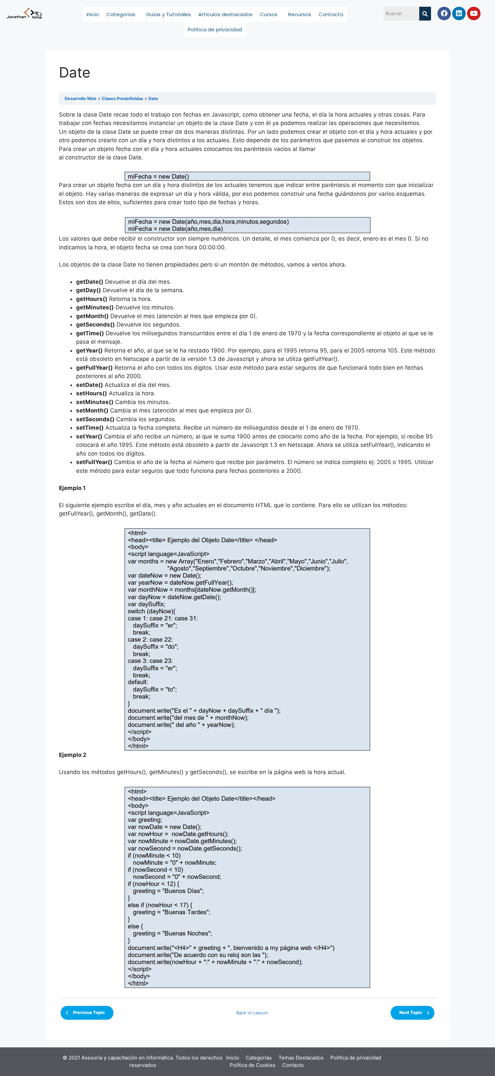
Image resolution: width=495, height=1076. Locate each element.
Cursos (268, 14)
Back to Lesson (252, 1012)
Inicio (93, 14)
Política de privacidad (215, 29)
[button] (122, 14)
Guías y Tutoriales (168, 14)
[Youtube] (474, 13)
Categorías (120, 14)
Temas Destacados (301, 1057)
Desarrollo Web (80, 98)
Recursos (299, 14)
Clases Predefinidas (122, 98)
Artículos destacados (225, 14)
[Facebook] (444, 13)
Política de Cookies (252, 1065)
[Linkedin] (459, 13)
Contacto (331, 14)
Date (153, 98)
